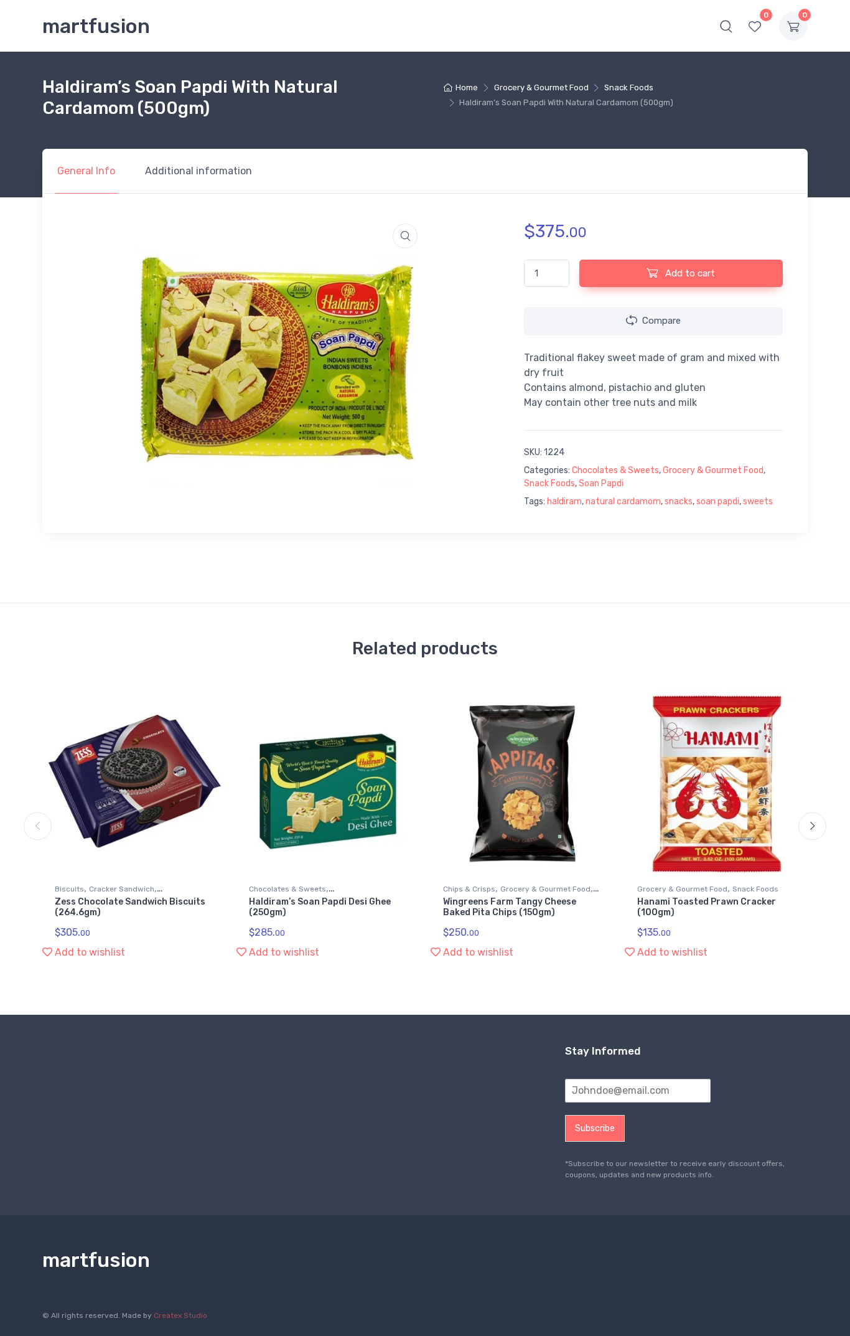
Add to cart (689, 273)
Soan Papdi (601, 483)
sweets (758, 501)
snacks (679, 501)
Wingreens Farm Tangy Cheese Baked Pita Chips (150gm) (509, 907)
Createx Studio (180, 1315)
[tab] (86, 171)
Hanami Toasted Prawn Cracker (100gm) (706, 907)
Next (812, 826)
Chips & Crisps (469, 889)
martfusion (96, 26)
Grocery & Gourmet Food (541, 87)
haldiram (564, 501)
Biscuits (69, 889)
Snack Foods (628, 87)
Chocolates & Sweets (615, 470)
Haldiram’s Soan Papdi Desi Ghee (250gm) (320, 907)
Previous (38, 826)
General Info (86, 171)
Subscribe (595, 1128)
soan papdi (717, 501)
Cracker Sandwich (121, 889)
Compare (661, 320)
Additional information (198, 171)
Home (466, 87)
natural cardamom (623, 501)
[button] (726, 26)
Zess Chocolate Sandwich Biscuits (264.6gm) (130, 907)
